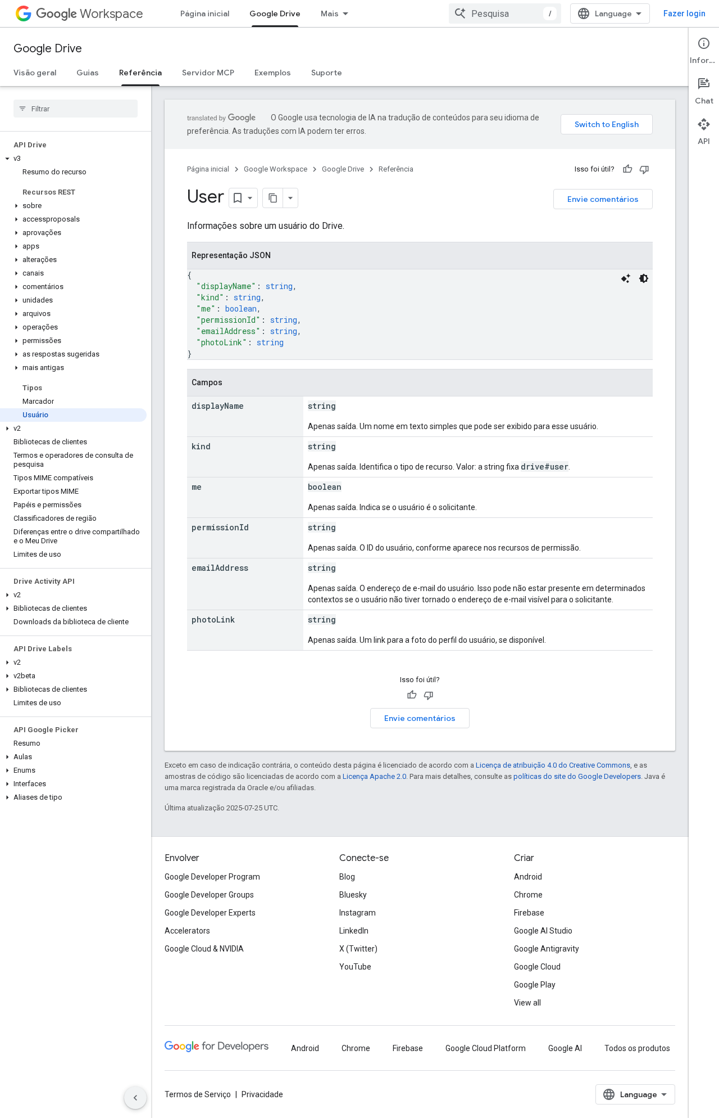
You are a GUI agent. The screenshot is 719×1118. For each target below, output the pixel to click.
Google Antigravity (546, 948)
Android (528, 876)
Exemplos (272, 72)
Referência (140, 72)
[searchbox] (75, 109)
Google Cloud (537, 966)
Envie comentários (603, 199)
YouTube (355, 966)
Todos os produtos (637, 1048)
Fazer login (684, 13)
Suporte (326, 72)
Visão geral (34, 72)
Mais (330, 13)
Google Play (535, 984)
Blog (347, 876)
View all (527, 1002)
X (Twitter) (358, 948)
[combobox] (505, 13)
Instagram (357, 912)
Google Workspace (275, 169)
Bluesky (353, 894)
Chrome (528, 894)
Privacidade (262, 1094)
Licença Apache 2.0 (374, 776)
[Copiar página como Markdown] (273, 198)
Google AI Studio (543, 930)
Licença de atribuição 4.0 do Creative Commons (553, 765)
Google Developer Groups (209, 894)
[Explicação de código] (626, 278)
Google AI (565, 1048)
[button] (73, 158)
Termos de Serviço (198, 1094)
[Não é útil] (644, 169)
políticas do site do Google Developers (577, 776)
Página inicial (204, 13)
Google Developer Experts (210, 912)
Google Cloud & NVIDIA (204, 948)
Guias (87, 72)
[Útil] (627, 169)
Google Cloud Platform (485, 1048)
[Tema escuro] (644, 278)
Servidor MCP (208, 72)
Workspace (111, 13)
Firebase (529, 912)
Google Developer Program (212, 876)
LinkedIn (353, 930)
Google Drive (275, 13)
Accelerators (187, 930)
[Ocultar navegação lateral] (135, 1098)
